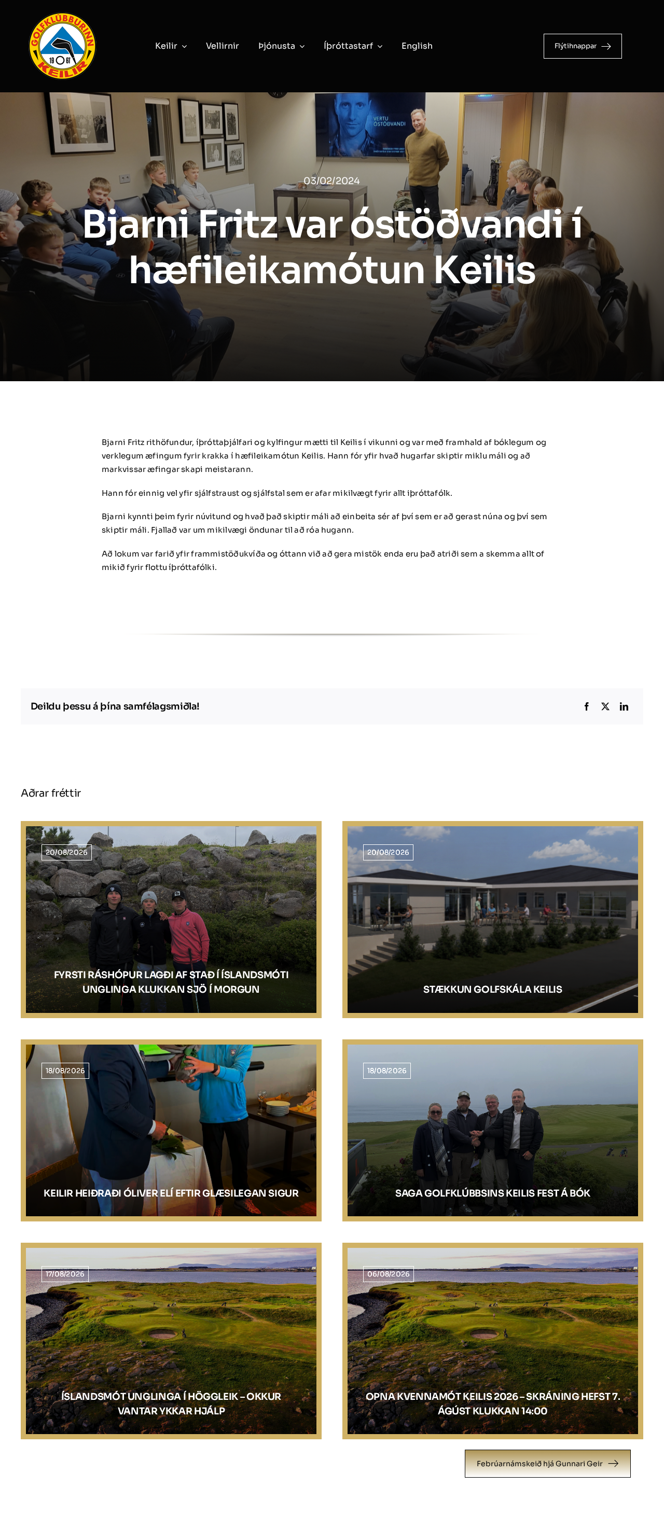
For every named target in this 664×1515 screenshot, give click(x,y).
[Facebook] (586, 707)
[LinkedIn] (624, 707)
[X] (605, 707)
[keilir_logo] (62, 14)
